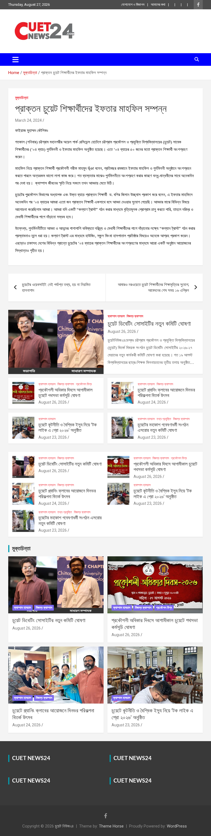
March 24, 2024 (28, 120)
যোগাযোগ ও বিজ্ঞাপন (133, 4)
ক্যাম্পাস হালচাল (116, 316)
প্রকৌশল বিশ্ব (84, 384)
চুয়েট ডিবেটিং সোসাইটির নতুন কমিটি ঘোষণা (149, 324)
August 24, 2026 (152, 402)
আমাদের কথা (158, 4)
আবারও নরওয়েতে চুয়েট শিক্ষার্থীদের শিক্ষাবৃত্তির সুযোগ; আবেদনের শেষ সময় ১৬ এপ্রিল (153, 287)
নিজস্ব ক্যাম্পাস (135, 316)
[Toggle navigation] (15, 59)
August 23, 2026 (52, 437)
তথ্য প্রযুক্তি (164, 419)
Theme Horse (111, 826)
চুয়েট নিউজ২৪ (64, 826)
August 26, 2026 (122, 331)
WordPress (177, 826)
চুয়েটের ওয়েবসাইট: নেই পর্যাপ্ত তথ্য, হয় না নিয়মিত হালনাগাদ (56, 287)
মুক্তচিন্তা (21, 97)
